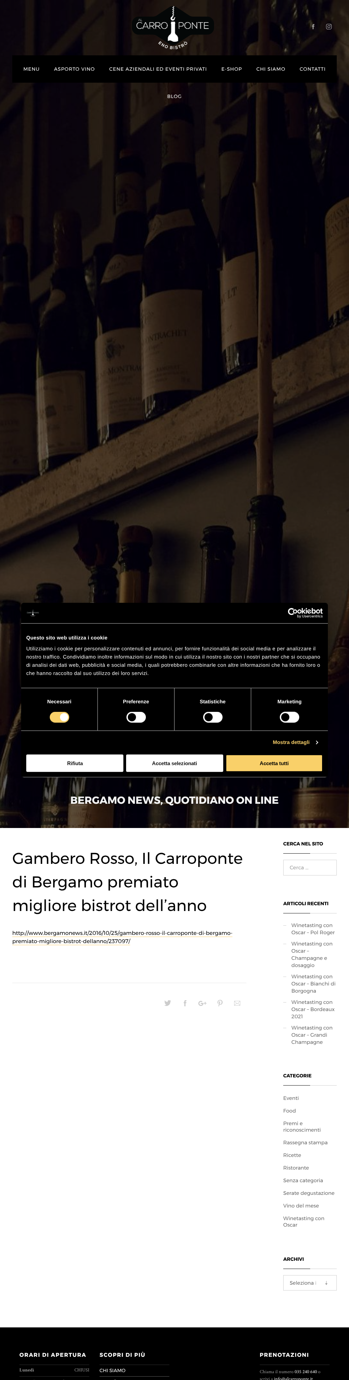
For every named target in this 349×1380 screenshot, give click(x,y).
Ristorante (296, 1167)
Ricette (292, 1155)
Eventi (291, 1098)
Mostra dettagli (291, 742)
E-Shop (231, 69)
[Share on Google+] (202, 1005)
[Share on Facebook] (185, 1005)
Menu (31, 69)
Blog (174, 96)
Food (289, 1110)
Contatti (312, 69)
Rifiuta (75, 763)
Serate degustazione (309, 1193)
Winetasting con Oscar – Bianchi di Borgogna (313, 983)
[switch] (136, 717)
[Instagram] (328, 26)
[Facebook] (313, 26)
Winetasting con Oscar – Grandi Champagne (312, 1034)
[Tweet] (168, 1005)
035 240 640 (305, 1372)
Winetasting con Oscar (303, 1221)
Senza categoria (303, 1180)
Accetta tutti (274, 763)
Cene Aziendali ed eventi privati (158, 69)
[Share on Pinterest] (220, 1005)
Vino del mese (301, 1205)
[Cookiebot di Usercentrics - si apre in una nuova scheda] (293, 613)
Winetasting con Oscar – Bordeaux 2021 (313, 1009)
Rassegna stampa (305, 1142)
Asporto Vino (74, 69)
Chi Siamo (270, 69)
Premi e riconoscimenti (302, 1126)
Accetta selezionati (174, 763)
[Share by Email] (237, 1005)
